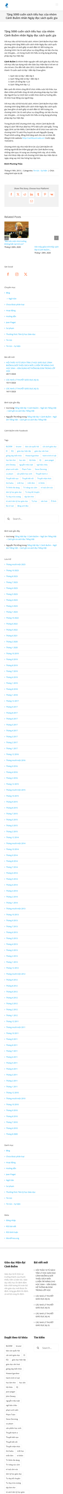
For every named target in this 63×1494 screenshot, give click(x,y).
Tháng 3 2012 (12, 1018)
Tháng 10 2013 (12, 929)
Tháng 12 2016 (12, 768)
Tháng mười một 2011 (15, 1041)
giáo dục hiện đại (24, 465)
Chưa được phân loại (15, 318)
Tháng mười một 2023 (15, 578)
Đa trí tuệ (10, 520)
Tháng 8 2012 (12, 1000)
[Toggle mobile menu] (57, 4)
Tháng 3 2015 (12, 839)
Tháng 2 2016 (12, 792)
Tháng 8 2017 (12, 727)
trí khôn (42, 497)
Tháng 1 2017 (12, 762)
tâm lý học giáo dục (14, 506)
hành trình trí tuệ (49, 470)
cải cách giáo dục (50, 461)
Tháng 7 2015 (12, 828)
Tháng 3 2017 (12, 751)
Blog (8, 307)
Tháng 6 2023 (12, 602)
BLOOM (9, 461)
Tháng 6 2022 (12, 638)
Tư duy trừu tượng (13, 511)
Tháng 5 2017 (12, 739)
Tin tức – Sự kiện (13, 360)
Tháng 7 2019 (12, 685)
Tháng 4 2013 (12, 958)
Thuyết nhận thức (44, 493)
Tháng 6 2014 (12, 887)
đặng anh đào (22, 520)
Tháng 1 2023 (12, 626)
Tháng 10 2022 (12, 632)
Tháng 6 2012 (12, 1006)
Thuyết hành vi (42, 488)
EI (6, 465)
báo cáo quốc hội (32, 461)
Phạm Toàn (26, 483)
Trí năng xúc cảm (30, 502)
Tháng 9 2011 (12, 1053)
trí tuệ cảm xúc (47, 502)
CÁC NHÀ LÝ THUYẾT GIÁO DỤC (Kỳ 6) (22, 394)
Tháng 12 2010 (12, 1107)
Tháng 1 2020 (12, 661)
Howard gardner (32, 470)
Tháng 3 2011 (12, 1089)
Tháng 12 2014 (12, 851)
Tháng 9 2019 (12, 673)
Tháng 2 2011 (12, 1095)
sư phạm (9, 488)
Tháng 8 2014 (12, 875)
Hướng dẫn (11, 330)
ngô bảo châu (42, 479)
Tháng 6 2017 (12, 733)
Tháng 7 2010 (12, 1136)
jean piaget (49, 474)
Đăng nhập (11, 1234)
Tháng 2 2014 (12, 911)
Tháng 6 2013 (12, 946)
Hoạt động (11, 325)
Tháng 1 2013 (12, 976)
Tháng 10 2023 (12, 584)
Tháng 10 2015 (12, 810)
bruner (19, 461)
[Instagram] (17, 288)
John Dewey (11, 479)
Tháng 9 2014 (12, 869)
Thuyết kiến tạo (12, 493)
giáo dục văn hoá (41, 465)
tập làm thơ (29, 511)
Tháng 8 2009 (12, 1148)
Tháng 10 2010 (12, 1118)
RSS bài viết (11, 1240)
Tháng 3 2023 (12, 620)
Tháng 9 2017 (12, 721)
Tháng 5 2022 (12, 644)
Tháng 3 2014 (12, 905)
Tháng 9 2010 (12, 1124)
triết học (20, 497)
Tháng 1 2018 (12, 709)
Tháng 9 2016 (12, 780)
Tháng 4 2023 (12, 614)
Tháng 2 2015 (12, 846)
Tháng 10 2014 (12, 863)
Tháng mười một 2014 (15, 857)
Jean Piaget (11, 336)
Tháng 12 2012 (12, 982)
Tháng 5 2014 (12, 893)
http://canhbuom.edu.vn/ (33, 138)
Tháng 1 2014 (12, 917)
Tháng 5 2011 (12, 1077)
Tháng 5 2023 (12, 608)
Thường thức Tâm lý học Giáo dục (20, 348)
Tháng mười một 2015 (15, 804)
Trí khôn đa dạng (13, 502)
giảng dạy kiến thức (14, 470)
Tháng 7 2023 (12, 596)
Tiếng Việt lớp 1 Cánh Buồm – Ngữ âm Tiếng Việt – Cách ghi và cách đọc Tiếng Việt (31, 424)
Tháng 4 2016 (12, 786)
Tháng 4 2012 (12, 1012)
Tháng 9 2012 (12, 994)
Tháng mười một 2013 (15, 923)
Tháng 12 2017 (12, 715)
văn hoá (44, 515)
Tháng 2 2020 (12, 656)
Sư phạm (10, 342)
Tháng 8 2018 (12, 703)
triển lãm (31, 497)
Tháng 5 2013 (12, 952)
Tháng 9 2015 (12, 816)
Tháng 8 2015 (12, 822)
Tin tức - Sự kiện (40, 170)
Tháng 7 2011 (12, 1065)
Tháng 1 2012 (12, 1029)
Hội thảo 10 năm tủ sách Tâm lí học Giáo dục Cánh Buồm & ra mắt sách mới (45, 240)
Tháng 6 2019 (12, 691)
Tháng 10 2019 (12, 667)
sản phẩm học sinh (24, 488)
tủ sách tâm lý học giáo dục (17, 515)
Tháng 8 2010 (12, 1130)
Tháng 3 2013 (12, 964)
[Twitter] (25, 288)
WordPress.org (12, 1252)
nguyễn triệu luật (26, 479)
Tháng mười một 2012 (15, 988)
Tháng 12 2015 (12, 798)
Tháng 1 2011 (12, 1101)
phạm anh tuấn (12, 483)
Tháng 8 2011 (12, 1059)
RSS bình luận (12, 1246)
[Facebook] (8, 288)
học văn (22, 474)
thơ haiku (9, 497)
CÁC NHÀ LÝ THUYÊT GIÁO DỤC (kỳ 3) (44, 1338)
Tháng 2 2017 (12, 756)
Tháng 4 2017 (12, 745)
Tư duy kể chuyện (32, 506)
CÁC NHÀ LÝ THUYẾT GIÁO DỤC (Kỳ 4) (44, 1329)
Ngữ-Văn (12, 313)
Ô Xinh (53, 515)
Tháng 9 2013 (12, 934)
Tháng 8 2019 (12, 679)
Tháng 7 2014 (12, 881)
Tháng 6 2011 (12, 1071)
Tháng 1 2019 (12, 697)
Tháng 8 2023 (12, 590)
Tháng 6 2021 (12, 650)
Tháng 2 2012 (12, 1024)
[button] (6, 245)
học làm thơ (11, 474)
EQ (12, 465)
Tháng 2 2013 (12, 970)
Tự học (34, 515)
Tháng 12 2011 (12, 1035)
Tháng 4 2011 (12, 1083)
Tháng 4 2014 (12, 899)
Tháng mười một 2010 (15, 1112)
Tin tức (9, 354)
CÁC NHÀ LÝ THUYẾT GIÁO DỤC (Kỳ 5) (22, 403)
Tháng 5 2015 (12, 834)
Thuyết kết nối (28, 493)
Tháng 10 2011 (12, 1047)
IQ (40, 474)
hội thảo (32, 474)
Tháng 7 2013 (12, 940)
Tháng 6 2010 (12, 1142)
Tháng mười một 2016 (15, 774)
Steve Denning (41, 483)
